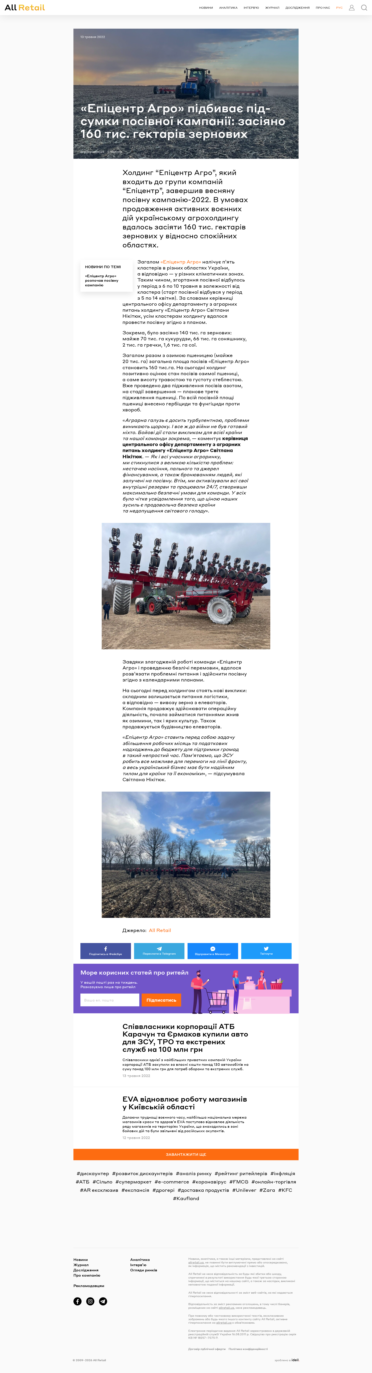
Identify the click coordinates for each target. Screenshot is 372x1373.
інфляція (284, 1173)
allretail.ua (196, 1262)
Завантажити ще (186, 1154)
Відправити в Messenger (213, 954)
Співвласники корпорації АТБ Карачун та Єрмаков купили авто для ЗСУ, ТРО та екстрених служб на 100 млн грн (185, 1037)
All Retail (160, 930)
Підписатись (161, 1000)
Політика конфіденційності (248, 1349)
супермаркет (135, 1182)
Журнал (272, 7)
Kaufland (188, 1198)
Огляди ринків (143, 1270)
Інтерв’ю (251, 7)
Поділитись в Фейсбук (105, 954)
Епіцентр (115, 151)
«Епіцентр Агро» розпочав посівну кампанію (101, 280)
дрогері (165, 1190)
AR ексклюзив (100, 1190)
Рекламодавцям (88, 1285)
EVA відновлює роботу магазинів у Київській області (184, 1102)
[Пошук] (364, 7)
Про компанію (86, 1275)
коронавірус (211, 1182)
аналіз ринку (195, 1173)
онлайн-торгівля (275, 1182)
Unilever (246, 1190)
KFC (287, 1190)
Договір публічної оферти (207, 1349)
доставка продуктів (205, 1190)
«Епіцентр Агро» (180, 262)
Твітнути (266, 953)
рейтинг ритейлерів (242, 1173)
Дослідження (298, 7)
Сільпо (104, 1182)
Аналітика (228, 7)
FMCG (240, 1182)
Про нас (323, 7)
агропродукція (92, 151)
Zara (269, 1190)
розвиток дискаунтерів (144, 1173)
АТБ (84, 1182)
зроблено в (286, 1360)
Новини (206, 7)
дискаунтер (94, 1173)
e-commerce (173, 1182)
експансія (137, 1190)
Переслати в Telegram (159, 953)
